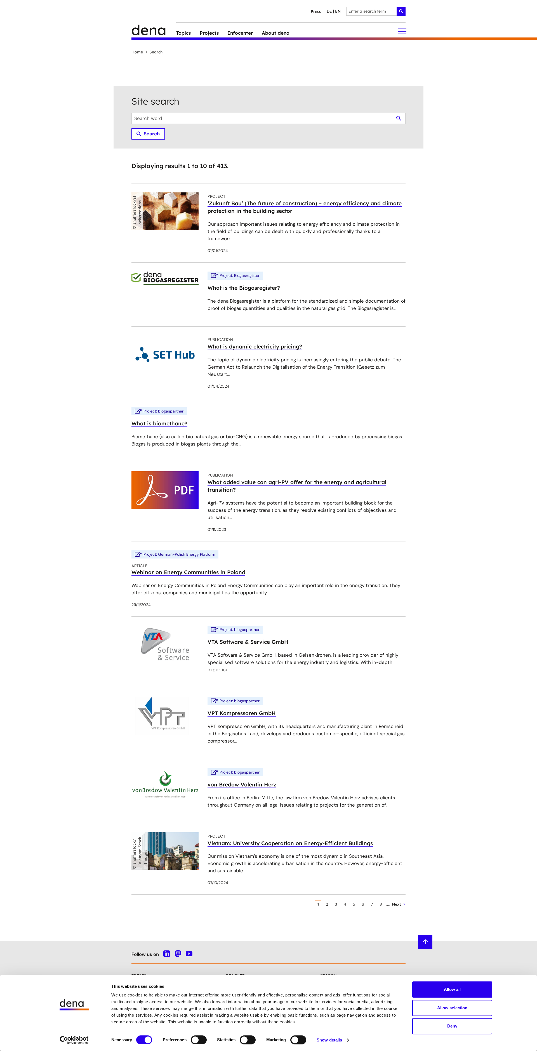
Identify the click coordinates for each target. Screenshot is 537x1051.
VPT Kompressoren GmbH (242, 713)
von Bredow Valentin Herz (242, 784)
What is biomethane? (159, 423)
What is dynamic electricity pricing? (255, 346)
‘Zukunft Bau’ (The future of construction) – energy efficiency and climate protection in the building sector (305, 207)
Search (155, 52)
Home (137, 52)
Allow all (452, 989)
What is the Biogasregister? (244, 287)
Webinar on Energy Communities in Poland (188, 572)
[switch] (199, 1039)
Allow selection (452, 1007)
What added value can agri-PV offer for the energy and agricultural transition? (297, 486)
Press (316, 11)
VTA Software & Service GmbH (248, 641)
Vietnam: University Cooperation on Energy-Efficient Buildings (290, 843)
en (338, 11)
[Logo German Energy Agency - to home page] (153, 31)
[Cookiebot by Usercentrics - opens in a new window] (74, 1040)
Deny (452, 1026)
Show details (329, 1040)
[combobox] (376, 11)
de (329, 11)
